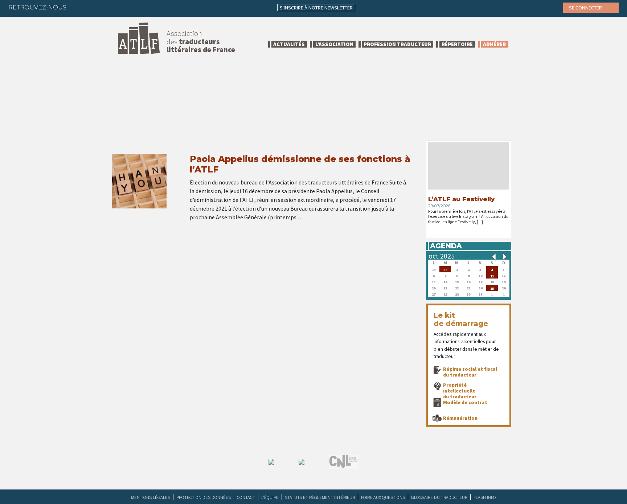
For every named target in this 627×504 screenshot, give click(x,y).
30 (445, 269)
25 (492, 287)
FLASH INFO (485, 497)
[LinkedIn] (106, 7)
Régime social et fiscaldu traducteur (470, 372)
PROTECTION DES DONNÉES (203, 497)
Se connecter (586, 7)
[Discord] (149, 7)
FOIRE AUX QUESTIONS (383, 497)
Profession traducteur (397, 44)
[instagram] (121, 7)
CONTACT (246, 497)
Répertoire (457, 44)
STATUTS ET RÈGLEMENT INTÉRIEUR (320, 497)
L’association (334, 44)
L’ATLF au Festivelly (461, 199)
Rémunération (460, 418)
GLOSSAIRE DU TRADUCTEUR (439, 497)
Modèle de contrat (465, 402)
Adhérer (494, 44)
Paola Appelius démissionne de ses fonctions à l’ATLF (300, 164)
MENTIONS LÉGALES (150, 497)
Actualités (289, 44)
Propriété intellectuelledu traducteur (459, 391)
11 (492, 275)
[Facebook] (78, 7)
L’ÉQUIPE (270, 497)
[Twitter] (92, 7)
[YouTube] (135, 7)
